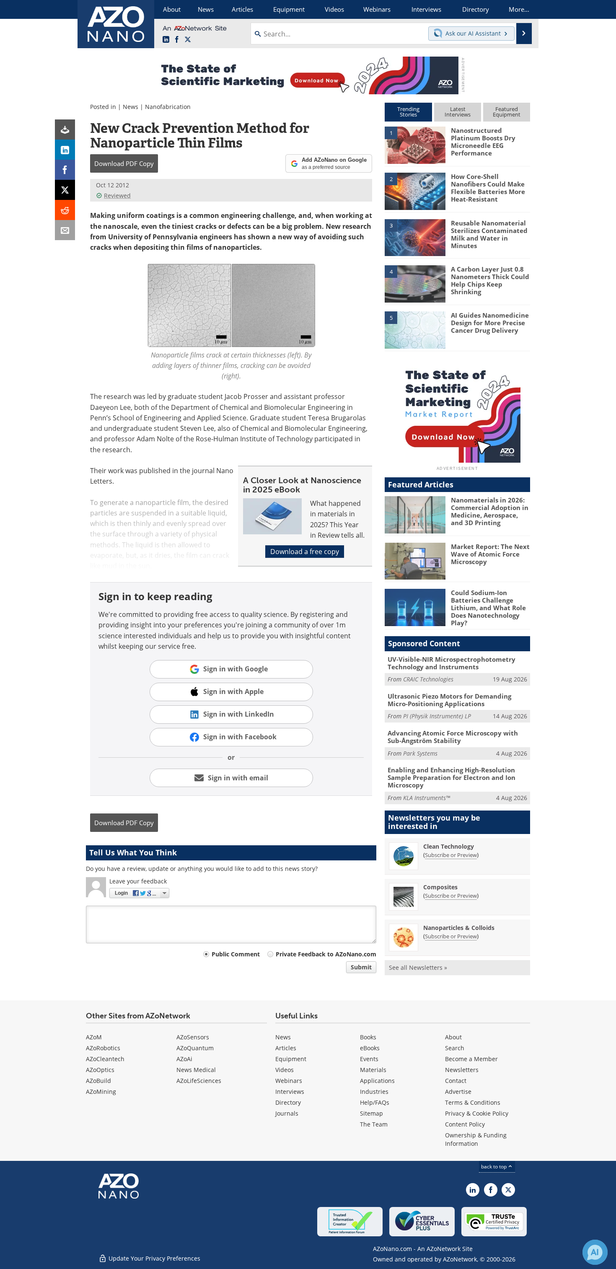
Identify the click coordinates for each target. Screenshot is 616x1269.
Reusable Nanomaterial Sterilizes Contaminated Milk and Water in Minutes (489, 234)
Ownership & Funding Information (476, 1139)
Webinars (288, 1081)
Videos (284, 1070)
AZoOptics (100, 1070)
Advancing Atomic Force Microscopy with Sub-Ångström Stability (453, 737)
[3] (415, 237)
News (130, 107)
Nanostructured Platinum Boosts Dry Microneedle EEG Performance (483, 141)
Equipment (290, 1059)
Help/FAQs (374, 1102)
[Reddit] (65, 210)
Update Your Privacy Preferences (153, 1258)
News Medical (196, 1070)
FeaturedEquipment (506, 111)
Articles (285, 1048)
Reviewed (117, 195)
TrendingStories (408, 111)
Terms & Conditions (472, 1102)
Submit (361, 967)
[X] (65, 190)
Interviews (289, 1091)
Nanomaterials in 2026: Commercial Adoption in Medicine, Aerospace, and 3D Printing (489, 511)
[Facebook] (65, 170)
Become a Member (471, 1059)
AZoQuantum (195, 1048)
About (453, 1037)
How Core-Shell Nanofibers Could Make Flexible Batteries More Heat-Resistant (488, 187)
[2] (415, 190)
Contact (455, 1081)
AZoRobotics (103, 1048)
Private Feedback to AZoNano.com (326, 954)
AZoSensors (192, 1037)
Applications (377, 1081)
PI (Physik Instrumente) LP (437, 716)
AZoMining (101, 1091)
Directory (288, 1102)
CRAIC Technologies (428, 679)
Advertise (458, 1091)
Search (454, 1048)
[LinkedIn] (65, 150)
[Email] (65, 230)
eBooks (370, 1048)
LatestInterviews (458, 111)
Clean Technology (448, 846)
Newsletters (462, 1070)
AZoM (94, 1037)
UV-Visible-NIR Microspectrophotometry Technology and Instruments (451, 663)
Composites (440, 887)
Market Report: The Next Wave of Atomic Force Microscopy (490, 554)
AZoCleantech (105, 1059)
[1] (415, 144)
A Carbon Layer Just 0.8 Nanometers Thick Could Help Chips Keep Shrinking (490, 280)
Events (369, 1059)
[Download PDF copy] (65, 129)
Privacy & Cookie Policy (476, 1113)
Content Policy (465, 1124)
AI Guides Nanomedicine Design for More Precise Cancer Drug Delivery (490, 322)
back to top (494, 1166)
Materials (373, 1070)
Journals (286, 1113)
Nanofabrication (168, 107)
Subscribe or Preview (451, 855)
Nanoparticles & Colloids (458, 928)
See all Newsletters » (418, 967)
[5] (415, 329)
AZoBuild (98, 1081)
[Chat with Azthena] (595, 1252)
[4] (415, 283)
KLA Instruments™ (426, 798)
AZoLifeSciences (198, 1081)
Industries (374, 1091)
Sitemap (371, 1113)
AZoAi (184, 1059)
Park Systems (420, 753)
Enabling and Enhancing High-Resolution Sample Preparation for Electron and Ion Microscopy (451, 777)
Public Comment (236, 954)
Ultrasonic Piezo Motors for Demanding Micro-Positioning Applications (449, 700)
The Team (374, 1124)
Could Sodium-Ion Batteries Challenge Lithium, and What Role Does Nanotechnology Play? (488, 607)
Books (368, 1037)
